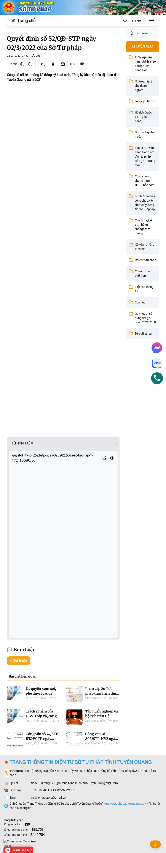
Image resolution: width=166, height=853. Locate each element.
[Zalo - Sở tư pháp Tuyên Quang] (156, 363)
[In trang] (82, 64)
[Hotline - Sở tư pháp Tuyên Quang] (157, 378)
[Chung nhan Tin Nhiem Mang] (83, 843)
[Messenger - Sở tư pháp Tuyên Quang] (156, 347)
